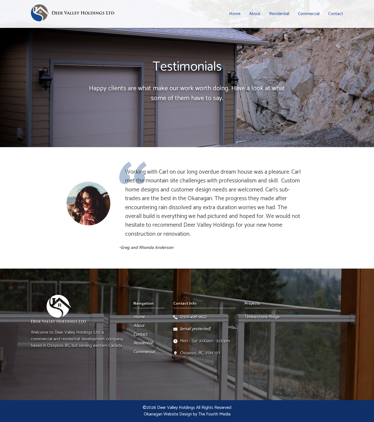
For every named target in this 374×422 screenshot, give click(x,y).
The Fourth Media (214, 414)
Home (234, 14)
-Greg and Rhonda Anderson (146, 247)
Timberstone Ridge (261, 317)
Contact (335, 14)
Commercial (309, 14)
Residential (279, 14)
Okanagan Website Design (168, 414)
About (254, 14)
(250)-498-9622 (193, 317)
